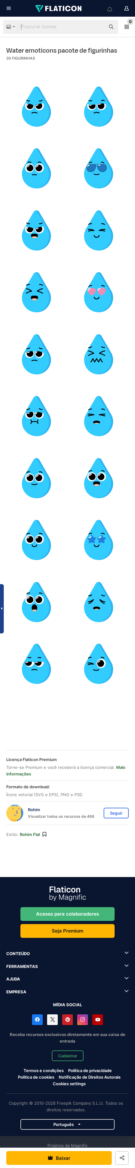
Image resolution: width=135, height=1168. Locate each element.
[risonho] (99, 478)
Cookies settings (69, 1083)
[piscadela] (99, 664)
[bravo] (37, 107)
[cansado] (99, 602)
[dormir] (99, 416)
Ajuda (13, 978)
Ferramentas (22, 966)
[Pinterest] (67, 1019)
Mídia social (67, 1004)
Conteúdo (18, 953)
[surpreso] (37, 602)
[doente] (37, 416)
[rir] (37, 292)
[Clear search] (97, 27)
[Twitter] (52, 1019)
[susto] (99, 354)
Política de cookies (36, 1077)
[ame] (99, 292)
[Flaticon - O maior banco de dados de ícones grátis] (59, 8)
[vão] (37, 664)
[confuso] (99, 107)
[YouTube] (97, 1019)
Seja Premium (67, 931)
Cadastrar (67, 1055)
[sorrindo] (37, 231)
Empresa (16, 991)
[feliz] (99, 231)
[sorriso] (37, 478)
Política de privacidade (90, 1070)
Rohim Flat (30, 834)
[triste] (37, 354)
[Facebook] (37, 1019)
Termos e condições (44, 1070)
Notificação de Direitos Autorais (90, 1077)
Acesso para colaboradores (67, 914)
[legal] (99, 168)
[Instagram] (82, 1019)
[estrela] (99, 540)
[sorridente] (37, 540)
